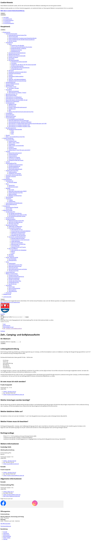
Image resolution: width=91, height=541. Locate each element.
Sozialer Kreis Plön (10, 212)
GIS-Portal (11, 70)
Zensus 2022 (9, 209)
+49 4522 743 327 (9, 391)
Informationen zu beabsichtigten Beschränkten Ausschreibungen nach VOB (27, 123)
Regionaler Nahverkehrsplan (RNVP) (18, 191)
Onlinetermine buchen (11, 33)
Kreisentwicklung (7, 179)
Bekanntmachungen (11, 116)
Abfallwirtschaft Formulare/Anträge (17, 81)
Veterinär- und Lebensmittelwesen (17, 79)
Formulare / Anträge (14, 88)
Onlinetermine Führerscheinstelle (17, 56)
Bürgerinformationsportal (15, 153)
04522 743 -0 (8, 491)
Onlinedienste (9, 42)
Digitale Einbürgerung (14, 54)
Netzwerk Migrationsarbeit (18, 238)
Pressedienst (9, 113)
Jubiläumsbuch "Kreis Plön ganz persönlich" (19, 150)
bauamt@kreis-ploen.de (11, 464)
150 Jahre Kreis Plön (14, 270)
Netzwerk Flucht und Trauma (18, 247)
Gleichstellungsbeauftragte (15, 169)
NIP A (12, 131)
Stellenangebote (13, 172)
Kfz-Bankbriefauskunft (16, 69)
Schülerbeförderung (14, 282)
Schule (13, 253)
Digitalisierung (9, 181)
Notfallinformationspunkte (15, 129)
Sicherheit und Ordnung (15, 73)
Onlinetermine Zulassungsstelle (19, 61)
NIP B (12, 132)
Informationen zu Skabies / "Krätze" (17, 92)
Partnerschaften (13, 148)
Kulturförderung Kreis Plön (15, 265)
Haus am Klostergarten (14, 288)
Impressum (6, 533)
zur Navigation (7, 22)
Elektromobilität (13, 194)
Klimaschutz (12, 185)
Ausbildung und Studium (15, 173)
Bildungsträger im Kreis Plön (18, 244)
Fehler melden (6, 537)
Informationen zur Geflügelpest (14, 97)
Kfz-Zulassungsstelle (14, 60)
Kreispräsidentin (13, 156)
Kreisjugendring (13, 260)
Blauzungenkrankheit (11, 95)
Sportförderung (12, 284)
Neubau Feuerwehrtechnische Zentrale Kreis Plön (21, 111)
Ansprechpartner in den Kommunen (20, 239)
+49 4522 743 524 (9, 461)
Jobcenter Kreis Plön (14, 223)
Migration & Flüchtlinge (12, 225)
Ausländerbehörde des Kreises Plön (18, 35)
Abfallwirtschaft (10, 85)
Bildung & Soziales (7, 210)
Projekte (11, 200)
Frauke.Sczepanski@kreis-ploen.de (13, 394)
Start (4, 324)
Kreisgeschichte (12, 141)
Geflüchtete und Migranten (15, 226)
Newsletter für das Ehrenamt (18, 235)
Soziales (11, 75)
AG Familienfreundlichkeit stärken (17, 216)
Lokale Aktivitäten (15, 241)
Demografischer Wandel (12, 207)
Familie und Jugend (13, 57)
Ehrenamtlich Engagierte (15, 228)
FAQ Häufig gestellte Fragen (18, 234)
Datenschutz (6, 535)
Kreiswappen (12, 144)
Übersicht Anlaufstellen (17, 242)
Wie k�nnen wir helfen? (7, 317)
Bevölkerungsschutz (11, 128)
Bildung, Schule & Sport (12, 273)
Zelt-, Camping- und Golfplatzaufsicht (12, 328)
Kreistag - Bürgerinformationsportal (18, 107)
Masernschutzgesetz (14, 91)
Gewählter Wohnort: (6, 342)
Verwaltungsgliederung (14, 166)
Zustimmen (3, 14)
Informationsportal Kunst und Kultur (18, 269)
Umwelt (10, 78)
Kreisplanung (6, 206)
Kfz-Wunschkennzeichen (17, 66)
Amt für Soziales (13, 41)
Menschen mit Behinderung (15, 222)
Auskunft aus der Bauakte (17, 45)
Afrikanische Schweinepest (12, 101)
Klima (7, 184)
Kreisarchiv (8, 292)
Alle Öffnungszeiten (5, 523)
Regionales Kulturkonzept (15, 266)
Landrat (8, 161)
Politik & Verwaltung (8, 138)
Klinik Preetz (12, 287)
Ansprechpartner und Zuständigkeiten (20, 231)
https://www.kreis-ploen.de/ (11, 496)
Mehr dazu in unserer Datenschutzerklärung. (13, 10)
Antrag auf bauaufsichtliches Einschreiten (21, 47)
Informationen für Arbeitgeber (18, 250)
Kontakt (5, 532)
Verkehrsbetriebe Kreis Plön (16, 192)
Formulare (13, 63)
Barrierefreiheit (7, 536)
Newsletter (11, 256)
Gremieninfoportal (13, 154)
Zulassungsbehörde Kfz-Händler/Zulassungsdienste (22, 39)
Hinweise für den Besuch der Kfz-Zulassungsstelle (23, 64)
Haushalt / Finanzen (11, 176)
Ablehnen (3, 13)
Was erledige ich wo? (11, 86)
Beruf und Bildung (13, 248)
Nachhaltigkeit (9, 197)
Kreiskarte (11, 147)
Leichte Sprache (7, 296)
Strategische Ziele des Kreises (16, 160)
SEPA (10, 110)
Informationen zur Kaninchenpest (14, 98)
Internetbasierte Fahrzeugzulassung (20, 67)
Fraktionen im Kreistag (14, 157)
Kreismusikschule (10, 272)
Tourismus (8, 198)
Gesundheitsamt (13, 291)
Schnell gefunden (10, 103)
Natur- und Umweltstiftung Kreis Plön (15, 136)
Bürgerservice (6, 32)
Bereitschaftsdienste (14, 167)
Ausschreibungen (10, 117)
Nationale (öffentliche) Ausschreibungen (19, 120)
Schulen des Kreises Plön (15, 281)
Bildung (13, 251)
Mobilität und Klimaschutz (15, 195)
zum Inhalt (6, 17)
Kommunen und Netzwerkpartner (17, 237)
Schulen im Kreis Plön (14, 279)
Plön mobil (11, 189)
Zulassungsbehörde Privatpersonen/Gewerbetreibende (22, 38)
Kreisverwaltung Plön (11, 163)
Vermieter (11, 254)
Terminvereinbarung (6, 526)
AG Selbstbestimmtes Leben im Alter (18, 214)
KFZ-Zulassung (12, 106)
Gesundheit (11, 58)
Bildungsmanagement (14, 278)
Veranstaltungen (10, 114)
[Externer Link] (3, 503)
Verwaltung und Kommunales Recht (18, 72)
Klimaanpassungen (13, 187)
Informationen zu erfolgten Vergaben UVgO (19, 126)
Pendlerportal (12, 109)
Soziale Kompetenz (10, 219)
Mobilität (8, 188)
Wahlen (8, 178)
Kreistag (8, 151)
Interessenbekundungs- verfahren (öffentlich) (20, 122)
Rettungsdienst (12, 290)
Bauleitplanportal (15, 51)
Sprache (2, 299)
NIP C (12, 134)
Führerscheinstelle (13, 36)
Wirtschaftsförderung (11, 204)
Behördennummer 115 (11, 94)
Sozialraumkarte (10, 217)
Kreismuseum (12, 263)
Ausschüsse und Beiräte (15, 159)
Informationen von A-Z (16, 229)
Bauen (10, 44)
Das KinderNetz (12, 259)
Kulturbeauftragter (13, 267)
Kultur (7, 262)
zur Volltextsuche (7, 19)
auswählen (3, 343)
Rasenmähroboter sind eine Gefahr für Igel (16, 100)
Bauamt (8, 135)
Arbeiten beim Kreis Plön (12, 170)
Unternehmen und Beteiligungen (14, 203)
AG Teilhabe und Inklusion (15, 213)
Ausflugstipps (12, 201)
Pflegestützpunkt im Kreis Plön (16, 220)
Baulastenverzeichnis (16, 50)
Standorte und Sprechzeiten (16, 164)
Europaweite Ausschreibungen (16, 119)
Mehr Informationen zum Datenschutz (10, 302)
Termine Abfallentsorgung (12, 83)
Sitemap (5, 539)
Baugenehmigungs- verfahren (18, 48)
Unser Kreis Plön (10, 139)
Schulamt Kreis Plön (14, 275)
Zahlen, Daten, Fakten (14, 142)
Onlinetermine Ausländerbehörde (17, 53)
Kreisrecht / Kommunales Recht (14, 175)
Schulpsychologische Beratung (16, 276)
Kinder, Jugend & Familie (12, 257)
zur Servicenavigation (8, 23)
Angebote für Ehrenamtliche (18, 232)
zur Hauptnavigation (8, 20)
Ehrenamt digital (13, 182)
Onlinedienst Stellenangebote (16, 76)
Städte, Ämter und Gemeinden (16, 145)
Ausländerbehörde (10, 82)
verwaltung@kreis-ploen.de (11, 494)
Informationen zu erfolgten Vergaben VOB (19, 125)
